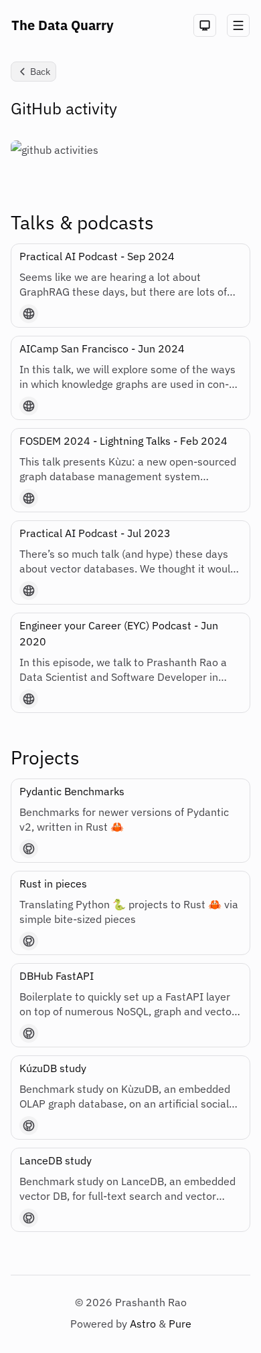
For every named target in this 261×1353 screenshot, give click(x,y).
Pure (180, 1323)
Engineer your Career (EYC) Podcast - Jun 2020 (118, 633)
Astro (144, 1323)
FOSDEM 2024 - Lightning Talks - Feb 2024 (123, 440)
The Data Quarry (62, 25)
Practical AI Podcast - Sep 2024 (97, 256)
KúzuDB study (52, 1068)
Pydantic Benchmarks (71, 791)
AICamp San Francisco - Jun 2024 (102, 348)
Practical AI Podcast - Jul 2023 (95, 533)
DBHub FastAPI (56, 975)
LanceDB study (55, 1160)
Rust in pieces (53, 883)
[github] (28, 848)
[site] (28, 313)
